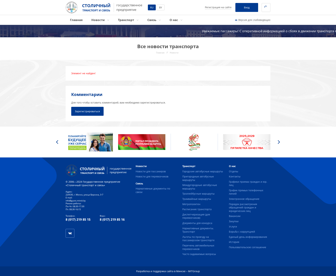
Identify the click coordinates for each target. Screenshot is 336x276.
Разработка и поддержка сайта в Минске (161, 271)
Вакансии (234, 216)
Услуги (233, 226)
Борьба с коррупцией (242, 231)
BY (160, 7)
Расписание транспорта (197, 209)
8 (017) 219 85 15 (78, 219)
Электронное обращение (244, 199)
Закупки (234, 221)
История (234, 242)
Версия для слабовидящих (254, 20)
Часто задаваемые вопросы (199, 254)
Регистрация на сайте (218, 7)
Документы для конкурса (197, 223)
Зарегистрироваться (87, 111)
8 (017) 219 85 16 (112, 219)
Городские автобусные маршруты (202, 171)
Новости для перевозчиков (152, 176)
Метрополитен (191, 204)
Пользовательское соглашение (247, 247)
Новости (98, 20)
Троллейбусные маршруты (198, 193)
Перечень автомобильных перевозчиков (198, 247)
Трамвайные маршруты (196, 199)
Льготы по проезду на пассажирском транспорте (198, 238)
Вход (247, 7)
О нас (174, 20)
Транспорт (126, 20)
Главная (76, 20)
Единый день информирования (248, 237)
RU (151, 7)
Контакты (234, 176)
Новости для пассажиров (151, 171)
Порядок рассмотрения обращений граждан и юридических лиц (243, 207)
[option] (89, 142)
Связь (152, 20)
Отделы (233, 171)
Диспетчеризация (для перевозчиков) (196, 216)
